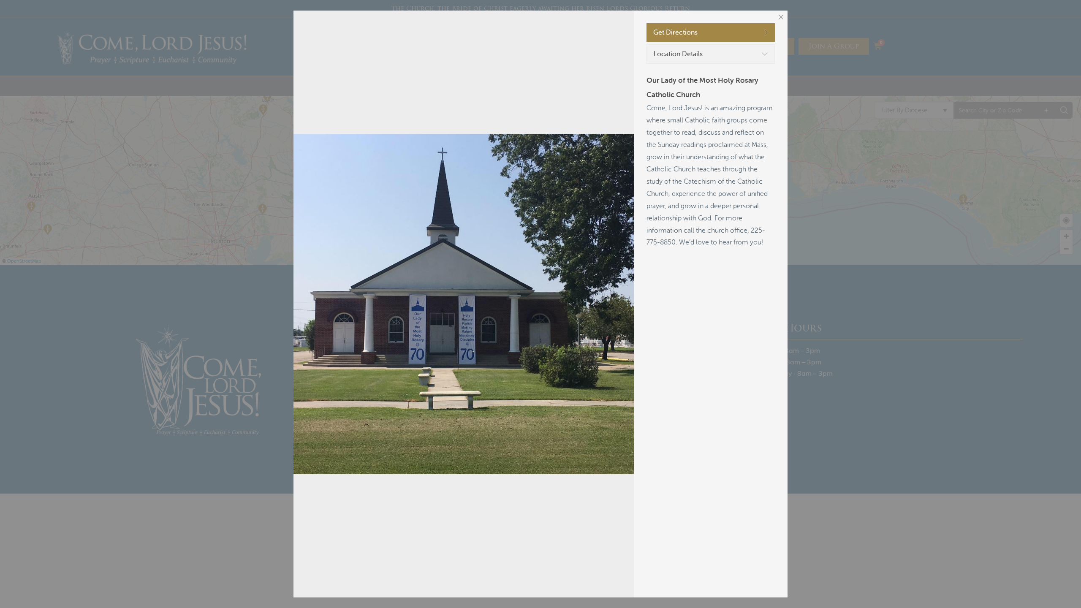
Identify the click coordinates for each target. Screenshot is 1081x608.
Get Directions (675, 32)
